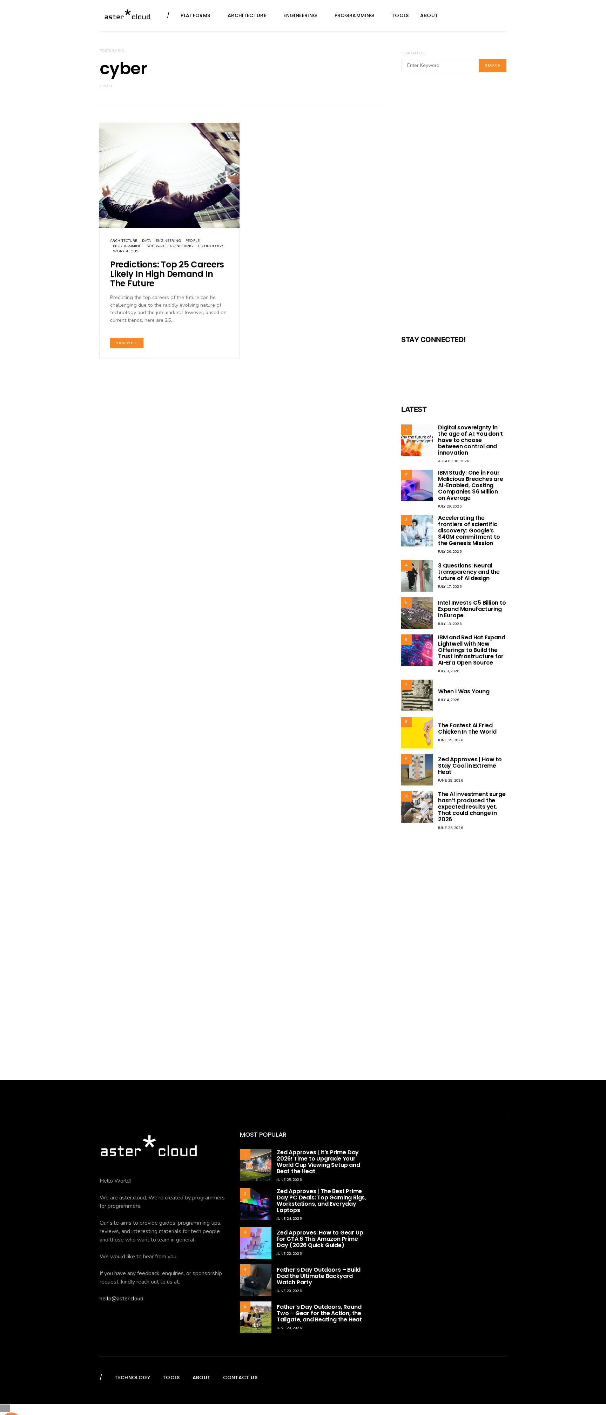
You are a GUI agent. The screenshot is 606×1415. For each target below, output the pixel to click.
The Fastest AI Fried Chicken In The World (467, 728)
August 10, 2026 (453, 461)
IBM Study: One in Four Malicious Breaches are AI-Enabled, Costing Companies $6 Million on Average (470, 485)
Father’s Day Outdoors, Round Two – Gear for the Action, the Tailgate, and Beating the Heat (319, 1313)
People (193, 240)
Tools (400, 15)
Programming (355, 15)
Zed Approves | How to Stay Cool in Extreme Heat (470, 765)
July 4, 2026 (448, 700)
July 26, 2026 (450, 551)
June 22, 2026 (289, 1253)
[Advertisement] (453, 208)
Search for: (413, 53)
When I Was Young (464, 691)
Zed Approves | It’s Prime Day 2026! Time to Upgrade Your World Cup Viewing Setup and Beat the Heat (318, 1161)
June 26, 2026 (450, 827)
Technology (209, 246)
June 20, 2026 (289, 1290)
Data (146, 240)
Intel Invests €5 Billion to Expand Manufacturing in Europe (472, 609)
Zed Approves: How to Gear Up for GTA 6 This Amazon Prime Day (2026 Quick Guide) (320, 1239)
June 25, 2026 (289, 1179)
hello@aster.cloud (121, 1298)
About (429, 15)
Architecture (247, 15)
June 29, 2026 (450, 740)
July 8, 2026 (448, 671)
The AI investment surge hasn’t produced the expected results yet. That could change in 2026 (471, 806)
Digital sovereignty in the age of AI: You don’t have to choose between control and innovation (470, 440)
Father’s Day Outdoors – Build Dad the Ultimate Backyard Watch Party (319, 1276)
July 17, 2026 (450, 586)
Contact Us (240, 1377)
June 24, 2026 (289, 1218)
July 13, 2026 (450, 623)
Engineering (300, 15)
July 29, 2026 (450, 506)
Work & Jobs (125, 251)
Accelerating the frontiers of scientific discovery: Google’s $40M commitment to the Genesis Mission (469, 530)
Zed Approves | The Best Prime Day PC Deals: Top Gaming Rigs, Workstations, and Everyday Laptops (321, 1200)
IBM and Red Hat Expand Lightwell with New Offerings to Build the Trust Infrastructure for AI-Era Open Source (471, 650)
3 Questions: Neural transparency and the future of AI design (469, 572)
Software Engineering (170, 246)
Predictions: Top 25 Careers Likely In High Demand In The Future (167, 274)
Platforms (195, 15)
